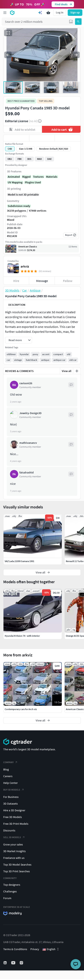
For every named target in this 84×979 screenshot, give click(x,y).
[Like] (16, 138)
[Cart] (48, 12)
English (48, 949)
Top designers (11, 885)
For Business (11, 797)
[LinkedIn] (5, 963)
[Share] (68, 138)
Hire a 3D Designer (14, 810)
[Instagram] (22, 963)
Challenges (10, 891)
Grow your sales (13, 844)
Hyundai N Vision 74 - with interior (22, 635)
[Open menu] (5, 12)
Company (8, 762)
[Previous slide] (8, 55)
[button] (71, 21)
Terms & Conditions (15, 949)
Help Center (10, 783)
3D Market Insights (14, 851)
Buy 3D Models (11, 789)
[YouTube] (14, 963)
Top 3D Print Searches (16, 871)
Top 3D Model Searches (17, 864)
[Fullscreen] (8, 33)
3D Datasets (10, 803)
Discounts (9, 830)
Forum (7, 898)
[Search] (78, 21)
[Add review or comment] (77, 371)
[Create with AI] (40, 12)
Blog (6, 769)
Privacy (34, 949)
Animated (14, 176)
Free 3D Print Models (15, 824)
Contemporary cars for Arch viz (21, 709)
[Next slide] (76, 55)
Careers (7, 776)
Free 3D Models (12, 817)
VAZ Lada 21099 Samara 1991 (19, 561)
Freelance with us (13, 858)
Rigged (26, 176)
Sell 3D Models (12, 837)
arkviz (25, 266)
